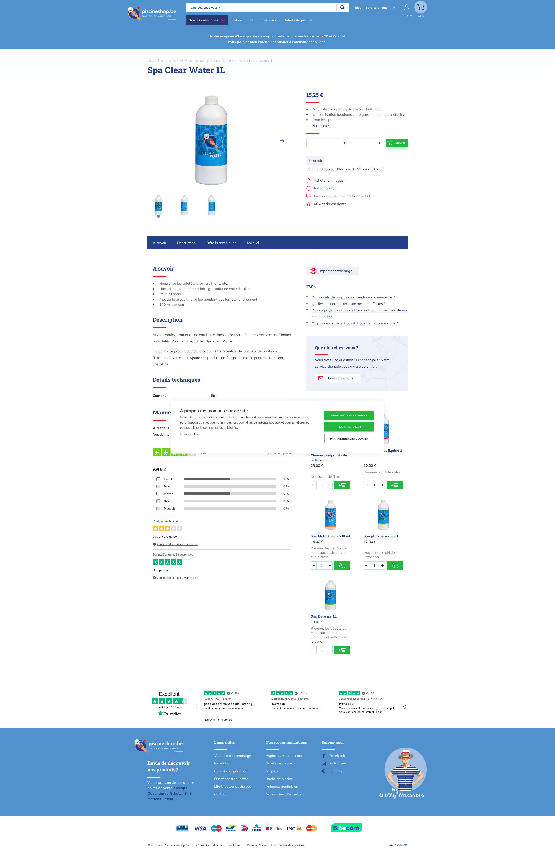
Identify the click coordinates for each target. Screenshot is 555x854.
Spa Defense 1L (324, 616)
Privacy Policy (256, 845)
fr (394, 8)
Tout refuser (349, 427)
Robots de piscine (298, 20)
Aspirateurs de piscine (284, 755)
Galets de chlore (279, 763)
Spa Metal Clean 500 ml (330, 536)
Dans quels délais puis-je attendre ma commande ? (353, 297)
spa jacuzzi (174, 60)
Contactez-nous (340, 378)
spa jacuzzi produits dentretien (213, 60)
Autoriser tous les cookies (349, 415)
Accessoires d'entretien (284, 794)
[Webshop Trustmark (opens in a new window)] (354, 827)
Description (186, 243)
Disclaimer (234, 845)
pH (252, 20)
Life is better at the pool (233, 786)
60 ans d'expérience (330, 204)
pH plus (272, 771)
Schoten (177, 793)
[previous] (140, 140)
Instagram (337, 763)
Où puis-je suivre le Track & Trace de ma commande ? (355, 323)
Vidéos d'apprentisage (232, 755)
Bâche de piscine (279, 779)
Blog (358, 8)
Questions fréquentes (231, 779)
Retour (325, 188)
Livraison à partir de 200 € (342, 196)
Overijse (181, 788)
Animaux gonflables (282, 786)
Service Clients (376, 8)
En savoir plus (189, 434)
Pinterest (336, 771)
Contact (220, 794)
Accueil (153, 60)
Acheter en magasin (330, 180)
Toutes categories (203, 20)
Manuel (253, 243)
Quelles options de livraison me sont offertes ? (348, 304)
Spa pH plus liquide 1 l (382, 536)
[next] (282, 140)
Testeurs (269, 20)
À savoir (159, 243)
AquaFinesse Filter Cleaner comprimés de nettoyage (329, 455)
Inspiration (222, 763)
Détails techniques (221, 243)
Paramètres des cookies (287, 845)
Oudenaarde (157, 793)
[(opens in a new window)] (398, 845)
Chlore (236, 20)
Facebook (337, 755)
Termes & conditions (208, 845)
